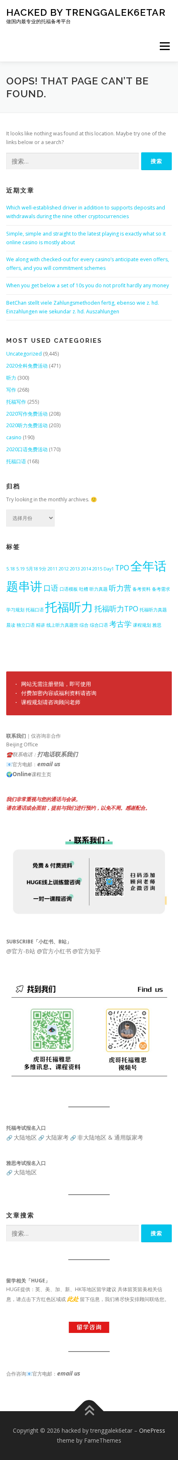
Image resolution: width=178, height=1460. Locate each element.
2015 (97, 569)
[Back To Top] (89, 1411)
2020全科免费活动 (27, 365)
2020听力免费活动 (27, 425)
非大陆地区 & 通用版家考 (110, 1137)
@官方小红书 (53, 951)
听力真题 (98, 589)
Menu (164, 46)
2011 (53, 569)
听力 (11, 377)
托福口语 (16, 461)
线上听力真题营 (62, 625)
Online (21, 774)
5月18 (32, 569)
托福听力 (69, 607)
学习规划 (15, 610)
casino (14, 437)
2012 (64, 569)
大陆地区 (25, 1137)
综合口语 (99, 625)
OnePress (152, 1430)
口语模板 (69, 589)
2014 (86, 569)
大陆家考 (57, 1137)
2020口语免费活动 (27, 449)
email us (48, 764)
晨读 (10, 625)
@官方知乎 (86, 951)
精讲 (40, 625)
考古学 (120, 624)
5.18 (10, 569)
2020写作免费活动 (27, 413)
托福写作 (16, 401)
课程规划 (142, 625)
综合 (84, 625)
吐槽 (83, 589)
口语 (50, 588)
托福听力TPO (116, 608)
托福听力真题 (153, 610)
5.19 (20, 569)
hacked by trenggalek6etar (86, 12)
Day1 (108, 569)
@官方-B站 (20, 951)
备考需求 (161, 589)
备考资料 (141, 589)
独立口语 (26, 625)
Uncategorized (24, 353)
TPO (122, 567)
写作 (11, 389)
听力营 (120, 588)
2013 (75, 569)
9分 (42, 569)
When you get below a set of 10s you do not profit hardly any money (87, 285)
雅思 (156, 625)
